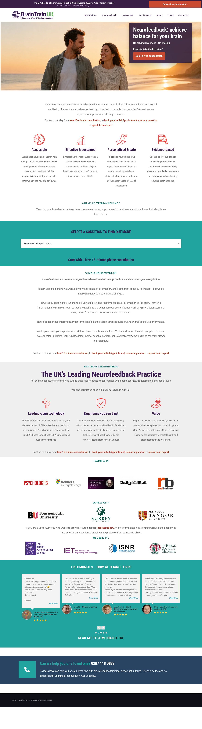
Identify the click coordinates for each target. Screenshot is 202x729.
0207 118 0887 (103, 663)
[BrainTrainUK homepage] (33, 12)
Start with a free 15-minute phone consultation (101, 260)
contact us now (106, 527)
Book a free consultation (175, 4)
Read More (53, 603)
